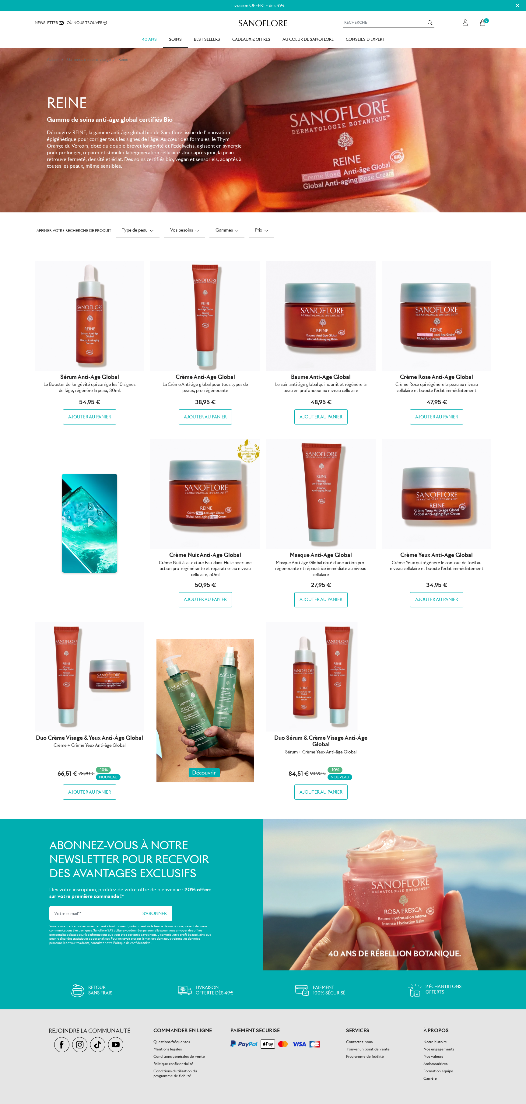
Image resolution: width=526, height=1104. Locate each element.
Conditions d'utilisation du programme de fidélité (175, 1073)
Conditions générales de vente (179, 1056)
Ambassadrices (435, 1063)
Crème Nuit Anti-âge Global (205, 554)
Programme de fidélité (365, 1056)
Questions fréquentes (171, 1041)
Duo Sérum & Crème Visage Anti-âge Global (320, 741)
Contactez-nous (359, 1041)
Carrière (430, 1078)
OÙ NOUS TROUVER (85, 22)
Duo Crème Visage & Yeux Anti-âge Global (89, 737)
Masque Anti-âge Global (321, 554)
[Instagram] (81, 1045)
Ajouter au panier (89, 417)
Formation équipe (438, 1071)
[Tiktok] (99, 1045)
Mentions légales (167, 1049)
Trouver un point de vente (368, 1049)
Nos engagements (438, 1049)
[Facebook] (63, 1045)
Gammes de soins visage (89, 59)
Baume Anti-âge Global (321, 376)
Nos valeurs (433, 1056)
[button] (484, 22)
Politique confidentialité (173, 1063)
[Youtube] (116, 1045)
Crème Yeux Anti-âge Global (436, 554)
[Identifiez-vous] (465, 22)
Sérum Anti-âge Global (89, 376)
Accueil (53, 59)
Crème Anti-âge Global (205, 376)
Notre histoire (435, 1041)
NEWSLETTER (47, 22)
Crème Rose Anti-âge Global (436, 376)
